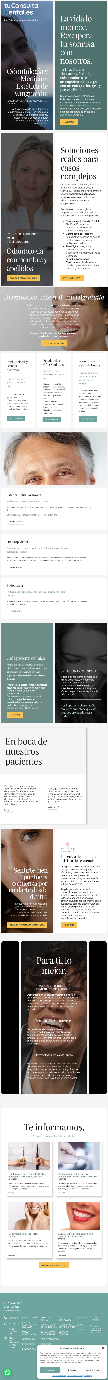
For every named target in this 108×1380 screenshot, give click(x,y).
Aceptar (50, 1370)
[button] (102, 1348)
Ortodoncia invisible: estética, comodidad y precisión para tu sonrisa (78, 1175)
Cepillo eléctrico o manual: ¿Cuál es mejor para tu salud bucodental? (27, 1175)
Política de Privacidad (75, 1376)
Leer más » (12, 1193)
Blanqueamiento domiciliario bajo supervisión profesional (76, 1235)
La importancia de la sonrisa (23, 1233)
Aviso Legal (88, 1376)
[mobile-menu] (95, 12)
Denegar (72, 1370)
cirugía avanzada (13, 403)
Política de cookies (59, 1376)
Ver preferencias (94, 1370)
